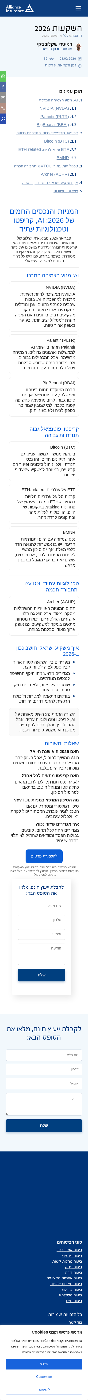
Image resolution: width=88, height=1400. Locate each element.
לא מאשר (44, 1389)
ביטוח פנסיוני (72, 1256)
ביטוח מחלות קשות (67, 1262)
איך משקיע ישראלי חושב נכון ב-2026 (50, 183)
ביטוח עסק (73, 1267)
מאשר (44, 1364)
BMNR (63, 158)
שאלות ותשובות (66, 191)
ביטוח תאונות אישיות (66, 1284)
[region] (44, 1362)
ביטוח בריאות (72, 1290)
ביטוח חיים (74, 1301)
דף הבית (77, 35)
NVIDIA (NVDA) (54, 109)
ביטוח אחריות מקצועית (64, 1278)
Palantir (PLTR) (54, 117)
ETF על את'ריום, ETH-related (43, 150)
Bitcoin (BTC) (56, 142)
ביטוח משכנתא (70, 1295)
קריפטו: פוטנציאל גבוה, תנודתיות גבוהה (47, 133)
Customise (44, 1376)
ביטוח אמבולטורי (69, 1250)
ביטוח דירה (73, 1273)
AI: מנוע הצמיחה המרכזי (58, 100)
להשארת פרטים (44, 856)
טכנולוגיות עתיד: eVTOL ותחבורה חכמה (46, 166)
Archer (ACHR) (55, 175)
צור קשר (75, 1323)
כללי (65, 35)
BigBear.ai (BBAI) (53, 125)
